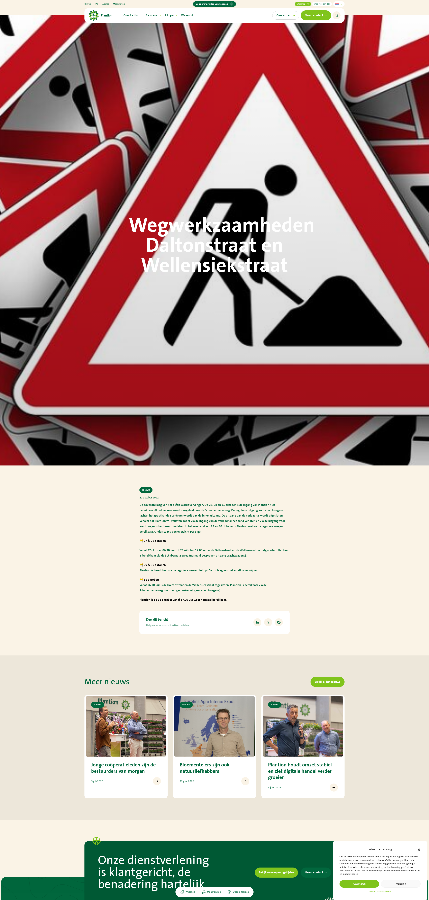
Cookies (372, 891)
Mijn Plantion (320, 4)
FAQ (96, 4)
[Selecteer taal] (339, 4)
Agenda (105, 4)
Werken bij (187, 15)
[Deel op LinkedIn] (257, 622)
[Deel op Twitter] (268, 622)
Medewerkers (119, 4)
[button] (419, 849)
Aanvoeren (152, 15)
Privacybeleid (384, 891)
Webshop (301, 4)
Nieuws (87, 4)
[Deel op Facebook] (279, 622)
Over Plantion (131, 15)
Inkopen (169, 15)
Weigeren (400, 883)
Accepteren (359, 883)
